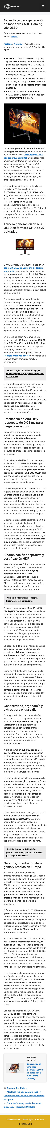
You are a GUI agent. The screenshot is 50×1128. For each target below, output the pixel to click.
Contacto (39, 1119)
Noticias (18, 44)
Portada (8, 44)
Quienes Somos (13, 1119)
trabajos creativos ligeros (17, 356)
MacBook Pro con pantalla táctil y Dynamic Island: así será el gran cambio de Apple (24, 1096)
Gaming (11, 1088)
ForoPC (14, 36)
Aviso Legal (28, 1119)
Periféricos (21, 1088)
